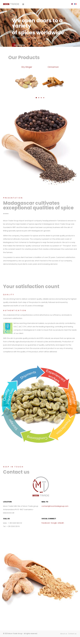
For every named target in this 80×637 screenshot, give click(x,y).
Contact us (72, 634)
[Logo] (11, 4)
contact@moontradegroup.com (55, 506)
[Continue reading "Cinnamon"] (53, 81)
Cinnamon (53, 67)
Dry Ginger (26, 67)
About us (63, 634)
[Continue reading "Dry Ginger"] (27, 81)
